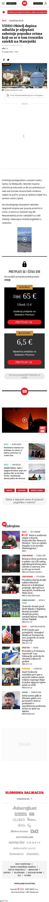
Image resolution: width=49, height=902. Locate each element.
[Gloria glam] (29, 825)
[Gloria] (21, 825)
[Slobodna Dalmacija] (24, 3)
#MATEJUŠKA (37, 490)
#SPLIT (9, 490)
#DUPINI (21, 490)
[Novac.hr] (17, 842)
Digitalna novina (35, 872)
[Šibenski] (33, 853)
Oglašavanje (19, 872)
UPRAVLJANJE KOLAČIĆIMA (24, 883)
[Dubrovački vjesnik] (24, 848)
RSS (19, 875)
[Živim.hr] (32, 819)
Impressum (33, 869)
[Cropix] (33, 842)
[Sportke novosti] (32, 813)
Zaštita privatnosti (16, 869)
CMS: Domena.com (32, 892)
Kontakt (7, 872)
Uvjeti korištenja (22, 864)
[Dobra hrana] (19, 831)
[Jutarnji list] (24, 808)
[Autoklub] (24, 836)
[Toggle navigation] (3, 3)
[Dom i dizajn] (34, 831)
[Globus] (18, 819)
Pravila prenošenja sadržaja (23, 866)
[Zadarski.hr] (16, 853)
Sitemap (27, 875)
